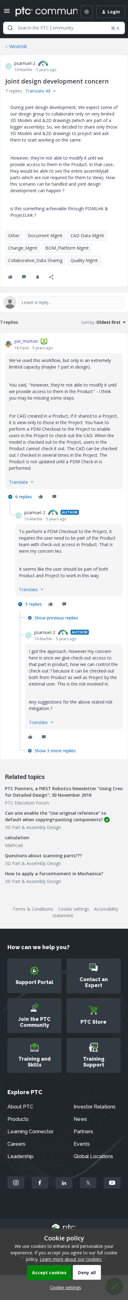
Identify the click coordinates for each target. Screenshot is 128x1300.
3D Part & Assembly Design (33, 827)
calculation (17, 837)
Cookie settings (73, 909)
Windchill (18, 46)
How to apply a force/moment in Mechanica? (54, 873)
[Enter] (10, 28)
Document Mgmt (45, 235)
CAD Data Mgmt (87, 235)
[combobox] (64, 28)
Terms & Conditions (33, 909)
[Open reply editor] (64, 302)
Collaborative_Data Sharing (35, 260)
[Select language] (86, 12)
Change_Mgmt (22, 248)
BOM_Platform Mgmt (67, 248)
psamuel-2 (24, 63)
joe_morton (26, 341)
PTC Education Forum (27, 803)
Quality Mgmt (84, 260)
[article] (64, 420)
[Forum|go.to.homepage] (42, 12)
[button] (7, 13)
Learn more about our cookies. (71, 1259)
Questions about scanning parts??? (43, 855)
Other (14, 235)
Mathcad (14, 845)
